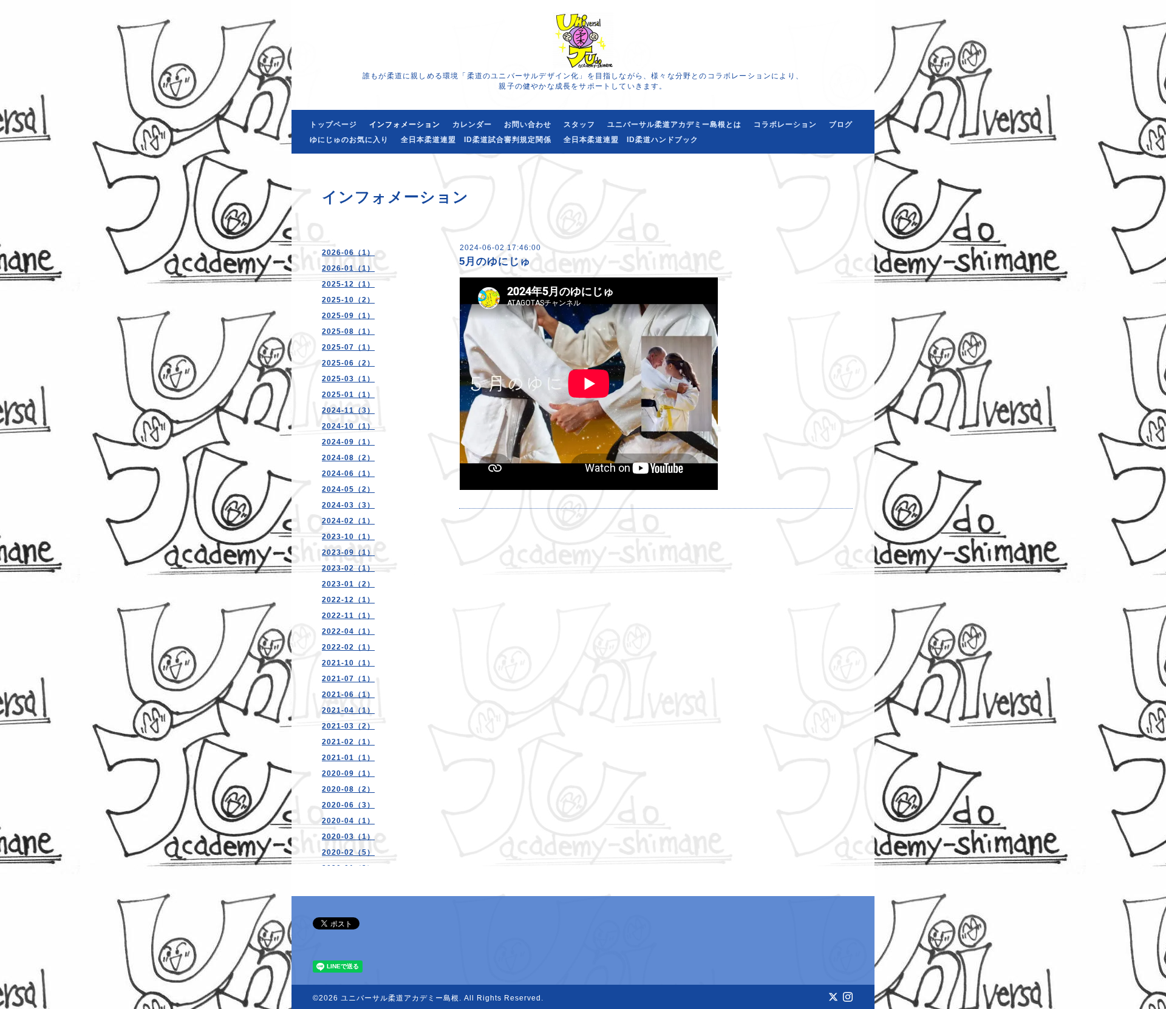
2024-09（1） (348, 442)
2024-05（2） (348, 489)
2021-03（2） (348, 726)
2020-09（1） (348, 773)
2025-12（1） (348, 284)
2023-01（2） (348, 584)
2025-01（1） (348, 394)
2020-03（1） (348, 836)
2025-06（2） (348, 363)
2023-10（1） (348, 536)
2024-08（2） (348, 458)
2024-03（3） (348, 505)
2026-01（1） (348, 268)
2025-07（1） (348, 347)
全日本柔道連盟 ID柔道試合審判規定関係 (476, 139)
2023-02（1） (348, 568)
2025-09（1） (348, 315)
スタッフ (579, 124)
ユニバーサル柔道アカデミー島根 (400, 998)
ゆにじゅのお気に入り (349, 139)
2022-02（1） (348, 647)
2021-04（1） (348, 710)
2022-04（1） (348, 631)
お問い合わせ (527, 124)
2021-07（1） (348, 678)
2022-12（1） (348, 600)
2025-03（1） (348, 379)
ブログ (841, 124)
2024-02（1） (348, 521)
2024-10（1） (348, 426)
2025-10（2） (348, 300)
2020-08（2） (348, 789)
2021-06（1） (348, 694)
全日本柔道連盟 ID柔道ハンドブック (631, 139)
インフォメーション (404, 124)
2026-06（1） (348, 252)
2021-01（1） (348, 757)
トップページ (333, 124)
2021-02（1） (348, 742)
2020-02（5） (348, 852)
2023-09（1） (348, 552)
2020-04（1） (348, 821)
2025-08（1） (348, 331)
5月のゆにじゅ (495, 261)
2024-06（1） (348, 473)
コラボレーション (785, 124)
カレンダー (472, 124)
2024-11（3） (348, 410)
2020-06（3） (348, 805)
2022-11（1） (348, 615)
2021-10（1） (348, 663)
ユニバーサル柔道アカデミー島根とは (674, 124)
